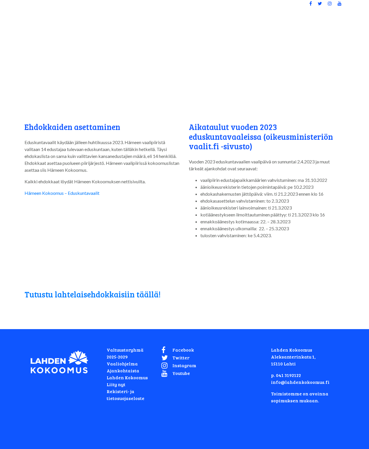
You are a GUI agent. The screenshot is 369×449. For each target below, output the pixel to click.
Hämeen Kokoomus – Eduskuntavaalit (62, 193)
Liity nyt (116, 384)
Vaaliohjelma (122, 364)
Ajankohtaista (123, 370)
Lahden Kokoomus (127, 377)
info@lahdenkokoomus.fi (300, 382)
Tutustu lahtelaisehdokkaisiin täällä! (93, 294)
